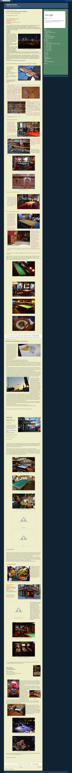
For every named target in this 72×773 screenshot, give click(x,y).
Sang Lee (14, 445)
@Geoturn (30, 555)
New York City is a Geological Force (25, 560)
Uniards (14, 449)
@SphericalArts (11, 73)
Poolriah (46, 33)
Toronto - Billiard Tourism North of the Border (16, 11)
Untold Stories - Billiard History (50, 36)
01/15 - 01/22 (48, 50)
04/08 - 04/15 (48, 46)
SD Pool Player (47, 35)
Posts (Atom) (11, 769)
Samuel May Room (31, 103)
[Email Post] (33, 335)
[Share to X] (36, 335)
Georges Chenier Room (32, 106)
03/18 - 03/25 (48, 49)
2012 (46, 41)
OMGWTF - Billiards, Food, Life (50, 32)
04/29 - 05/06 (48, 45)
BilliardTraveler (48, 58)
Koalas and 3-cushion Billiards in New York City (17, 341)
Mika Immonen (35, 602)
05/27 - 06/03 (48, 42)
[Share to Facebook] (37, 335)
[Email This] (34, 335)
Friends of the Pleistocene (22, 555)
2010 (46, 53)
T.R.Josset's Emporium (50, 61)
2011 (46, 52)
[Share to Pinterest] (38, 335)
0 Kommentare (29, 335)
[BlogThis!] (35, 335)
